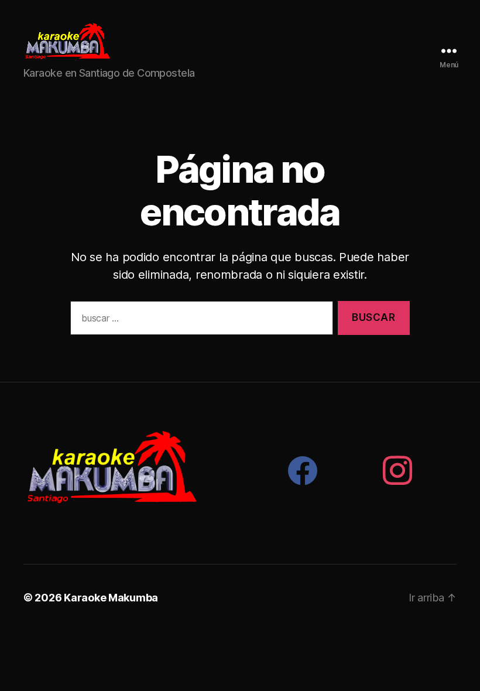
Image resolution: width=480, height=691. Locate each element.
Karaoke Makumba (111, 597)
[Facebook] (303, 470)
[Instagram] (397, 470)
